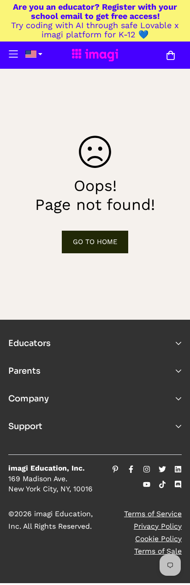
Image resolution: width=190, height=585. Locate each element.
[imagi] (95, 55)
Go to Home (95, 242)
